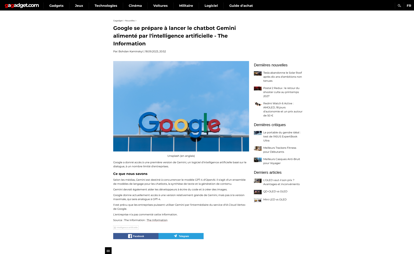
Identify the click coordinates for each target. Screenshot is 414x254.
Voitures (160, 6)
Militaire (186, 6)
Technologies (106, 6)
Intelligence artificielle (127, 227)
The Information (157, 220)
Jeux (79, 6)
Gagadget (22, 4)
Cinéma (135, 6)
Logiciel (211, 6)
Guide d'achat (241, 6)
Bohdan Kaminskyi (131, 51)
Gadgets (56, 6)
